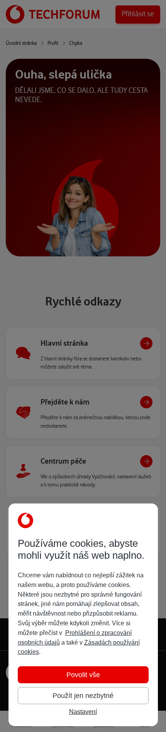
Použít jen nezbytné (83, 696)
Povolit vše (83, 675)
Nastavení (83, 711)
